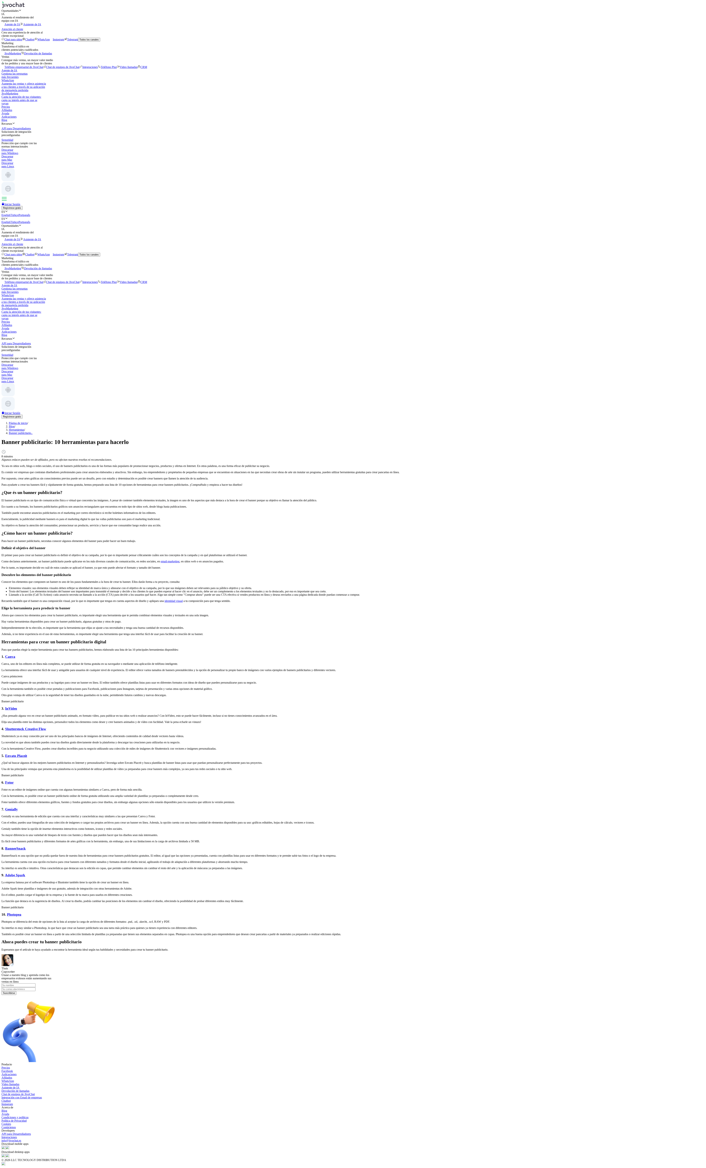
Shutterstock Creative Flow (25, 729)
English (5, 215)
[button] (353, 11)
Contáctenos (8, 1127)
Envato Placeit (16, 756)
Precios (5, 106)
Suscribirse (9, 993)
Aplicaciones (9, 116)
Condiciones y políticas (14, 1117)
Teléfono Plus (109, 67)
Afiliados (6, 110)
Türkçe (14, 215)
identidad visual (174, 600)
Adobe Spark (15, 875)
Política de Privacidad (14, 1120)
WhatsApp (43, 39)
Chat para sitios (13, 39)
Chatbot (29, 39)
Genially (11, 809)
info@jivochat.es (11, 1140)
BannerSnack (15, 848)
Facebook (7, 1071)
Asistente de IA (32, 24)
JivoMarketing (12, 53)
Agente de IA (12, 24)
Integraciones (90, 67)
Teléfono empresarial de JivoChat (23, 67)
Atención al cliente (12, 29)
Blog (4, 120)
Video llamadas (129, 67)
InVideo (11, 708)
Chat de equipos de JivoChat (62, 67)
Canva (10, 657)
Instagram (58, 39)
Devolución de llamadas (38, 53)
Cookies (6, 1124)
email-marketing (170, 561)
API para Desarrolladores (16, 1133)
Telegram (72, 39)
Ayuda (5, 113)
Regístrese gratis (12, 208)
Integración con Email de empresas (21, 1097)
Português (24, 215)
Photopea (14, 914)
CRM (143, 67)
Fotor (9, 782)
